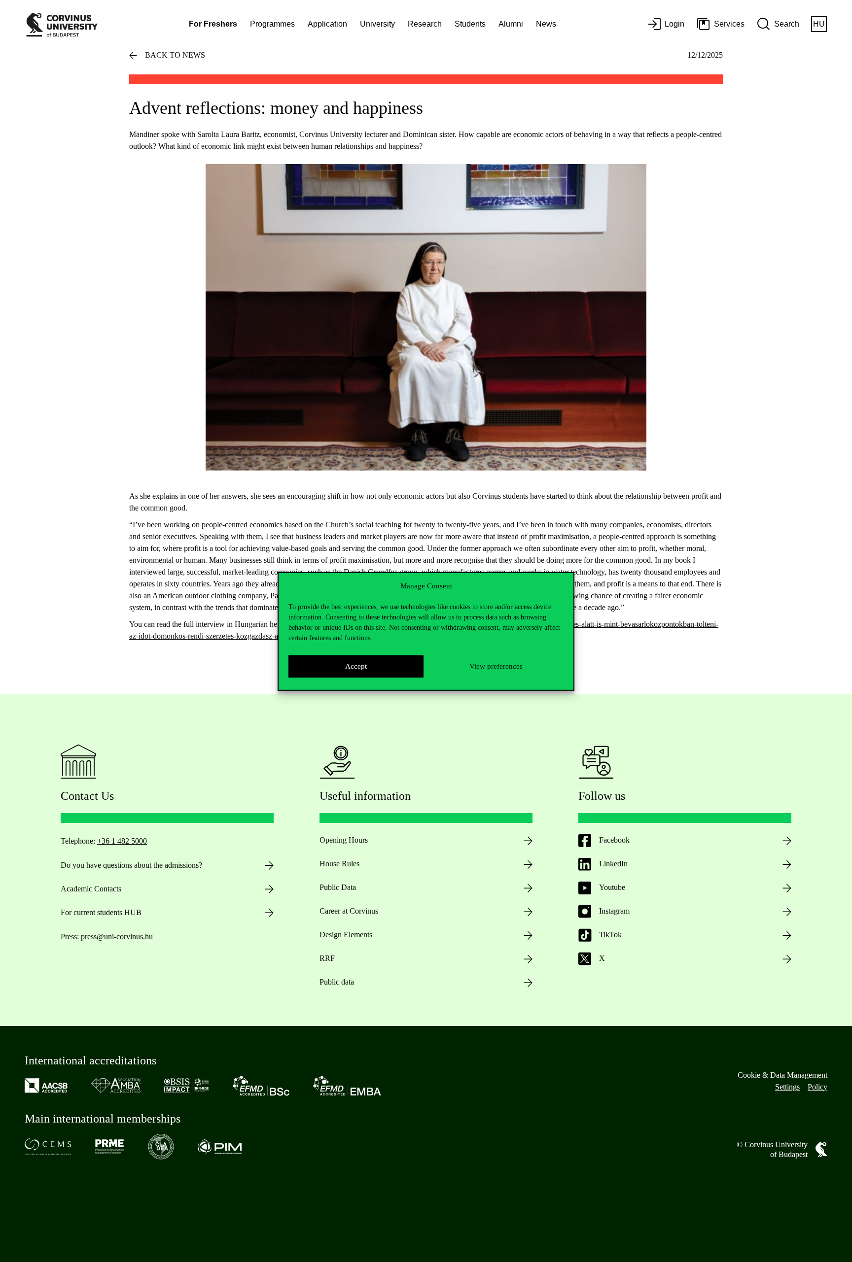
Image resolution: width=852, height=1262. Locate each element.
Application (327, 24)
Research (425, 24)
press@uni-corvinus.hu (117, 936)
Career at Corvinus (349, 911)
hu (819, 24)
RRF (327, 958)
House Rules (339, 863)
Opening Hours (344, 840)
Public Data (338, 887)
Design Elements (346, 934)
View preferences (496, 666)
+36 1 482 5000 (122, 841)
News (546, 24)
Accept (356, 666)
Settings (787, 1087)
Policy (817, 1087)
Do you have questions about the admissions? (131, 865)
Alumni (510, 24)
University (377, 24)
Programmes (272, 24)
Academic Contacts (91, 889)
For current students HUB (101, 912)
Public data (337, 982)
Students (470, 24)
